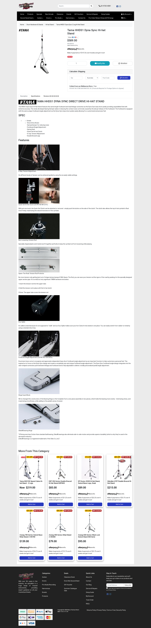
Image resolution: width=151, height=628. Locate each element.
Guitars (39, 18)
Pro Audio (58, 18)
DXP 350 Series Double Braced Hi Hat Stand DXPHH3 (60, 482)
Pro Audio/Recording (49, 585)
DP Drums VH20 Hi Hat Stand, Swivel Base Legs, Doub (89, 482)
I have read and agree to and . (118, 589)
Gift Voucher (68, 585)
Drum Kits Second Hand (71, 581)
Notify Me (101, 63)
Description (24, 96)
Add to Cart (31, 504)
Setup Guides (105, 14)
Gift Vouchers (78, 14)
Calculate (124, 78)
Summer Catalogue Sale (70, 589)
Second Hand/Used (26, 18)
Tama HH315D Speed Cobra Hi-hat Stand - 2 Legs (31, 482)
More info (81, 49)
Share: (70, 37)
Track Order (90, 600)
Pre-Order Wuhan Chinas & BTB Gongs (101, 18)
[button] (126, 14)
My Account (90, 596)
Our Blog (89, 585)
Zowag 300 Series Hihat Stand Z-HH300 (60, 536)
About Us (89, 577)
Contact (88, 581)
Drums (48, 18)
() (124, 18)
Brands (69, 14)
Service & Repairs (92, 14)
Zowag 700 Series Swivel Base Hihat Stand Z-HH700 (31, 536)
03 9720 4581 (105, 6)
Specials (39, 14)
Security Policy (121, 610)
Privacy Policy (112, 590)
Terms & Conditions (126, 588)
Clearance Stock (69, 577)
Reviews (46, 96)
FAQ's (88, 604)
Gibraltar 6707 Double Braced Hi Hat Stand (119, 482)
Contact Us (81, 18)
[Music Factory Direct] (26, 6)
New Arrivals (49, 14)
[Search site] (91, 6)
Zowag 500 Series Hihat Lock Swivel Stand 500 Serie (89, 536)
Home (22, 14)
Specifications (35, 96)
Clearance (60, 14)
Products (30, 14)
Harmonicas (70, 18)
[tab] (23, 96)
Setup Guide (90, 592)
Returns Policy (91, 610)
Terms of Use (111, 610)
